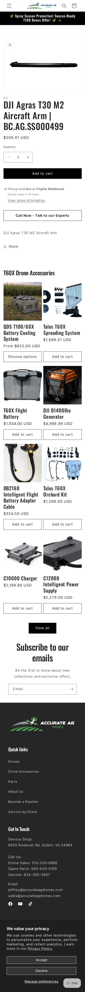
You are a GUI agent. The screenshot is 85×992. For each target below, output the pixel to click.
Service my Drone (22, 812)
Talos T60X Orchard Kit (55, 491)
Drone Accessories (23, 771)
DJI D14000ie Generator (57, 413)
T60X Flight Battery (15, 413)
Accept (41, 960)
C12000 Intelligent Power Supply (61, 584)
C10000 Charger (20, 578)
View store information (26, 200)
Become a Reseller (23, 802)
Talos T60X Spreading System (61, 329)
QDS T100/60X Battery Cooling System (20, 332)
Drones (14, 762)
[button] (9, 6)
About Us (15, 792)
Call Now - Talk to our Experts (43, 215)
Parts (12, 782)
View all (42, 628)
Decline (41, 971)
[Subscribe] (72, 689)
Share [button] (13, 246)
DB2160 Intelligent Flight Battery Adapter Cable (21, 497)
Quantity (10, 147)
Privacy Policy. (40, 948)
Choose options (22, 357)
